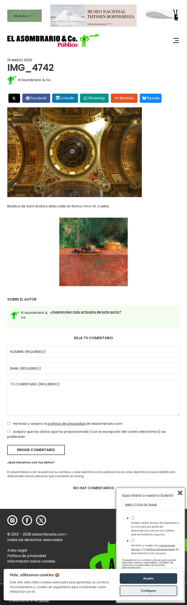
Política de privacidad (26, 555)
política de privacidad (67, 423)
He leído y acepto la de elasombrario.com (67, 423)
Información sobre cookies (31, 561)
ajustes (44, 601)
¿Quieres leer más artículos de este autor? (85, 312)
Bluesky (153, 98)
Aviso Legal (17, 550)
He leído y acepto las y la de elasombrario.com (155, 549)
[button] (53, 40)
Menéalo (127, 98)
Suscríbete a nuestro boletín (148, 495)
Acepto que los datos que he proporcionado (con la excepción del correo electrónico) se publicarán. (86, 434)
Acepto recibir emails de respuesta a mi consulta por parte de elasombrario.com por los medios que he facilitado (155, 528)
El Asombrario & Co (34, 80)
